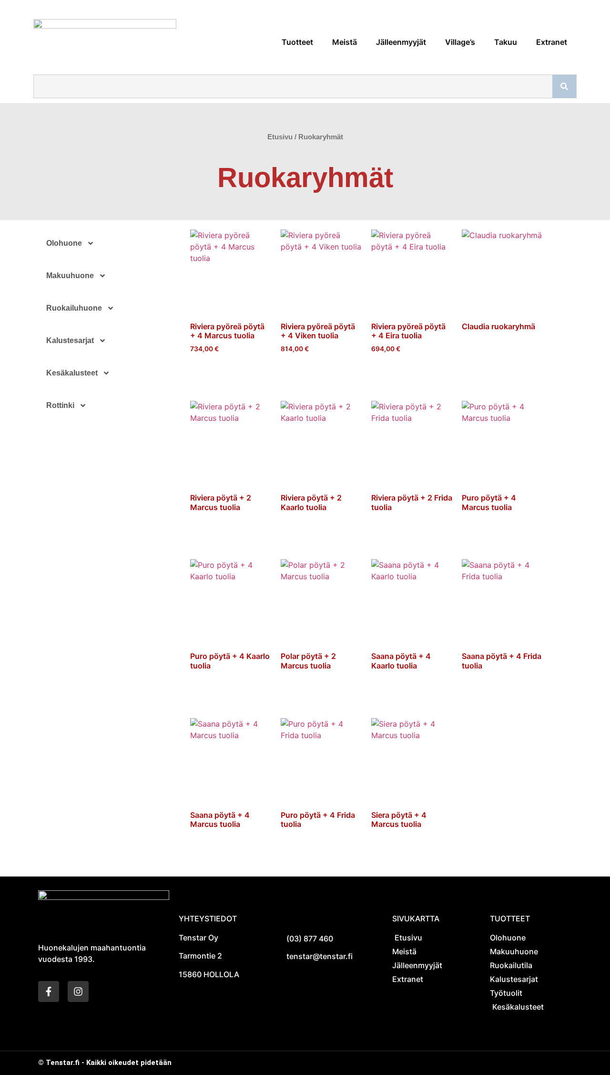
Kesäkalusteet (72, 373)
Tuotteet (297, 42)
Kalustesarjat (70, 340)
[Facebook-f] (48, 991)
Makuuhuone (70, 275)
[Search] (564, 86)
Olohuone (64, 243)
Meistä (344, 42)
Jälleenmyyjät (401, 42)
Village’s (460, 42)
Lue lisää (484, 350)
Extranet (551, 42)
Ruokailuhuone (74, 308)
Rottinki (60, 405)
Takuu (505, 42)
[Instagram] (78, 991)
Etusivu (280, 137)
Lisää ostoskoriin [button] (229, 372)
